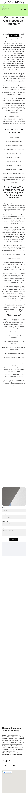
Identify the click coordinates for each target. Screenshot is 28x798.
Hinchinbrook (20, 742)
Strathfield (21, 738)
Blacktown (17, 735)
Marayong (5, 751)
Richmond (11, 735)
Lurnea (8, 746)
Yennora (21, 747)
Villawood (10, 737)
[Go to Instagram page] (7, 761)
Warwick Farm (15, 746)
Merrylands (5, 749)
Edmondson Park (6, 752)
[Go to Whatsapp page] (22, 765)
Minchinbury (11, 751)
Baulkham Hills (12, 754)
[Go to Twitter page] (4, 761)
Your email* (5, 521)
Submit (14, 539)
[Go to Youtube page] (6, 765)
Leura (10, 738)
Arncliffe (4, 737)
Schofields (5, 740)
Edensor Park (5, 744)
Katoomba (11, 740)
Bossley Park (5, 742)
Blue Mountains (13, 747)
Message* (5, 528)
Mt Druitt (21, 737)
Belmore (19, 754)
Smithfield (5, 754)
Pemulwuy (5, 738)
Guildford (14, 738)
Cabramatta (5, 747)
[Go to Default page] (9, 761)
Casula (11, 744)
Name (3, 507)
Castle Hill (5, 735)
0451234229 (14, 2)
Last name (5, 514)
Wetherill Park (18, 740)
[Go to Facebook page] (6, 761)
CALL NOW (14, 36)
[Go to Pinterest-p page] (3, 761)
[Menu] (25, 10)
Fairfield (15, 737)
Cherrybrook (17, 744)
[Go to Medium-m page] (14, 765)
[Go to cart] (21, 10)
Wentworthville (13, 749)
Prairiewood (13, 742)
